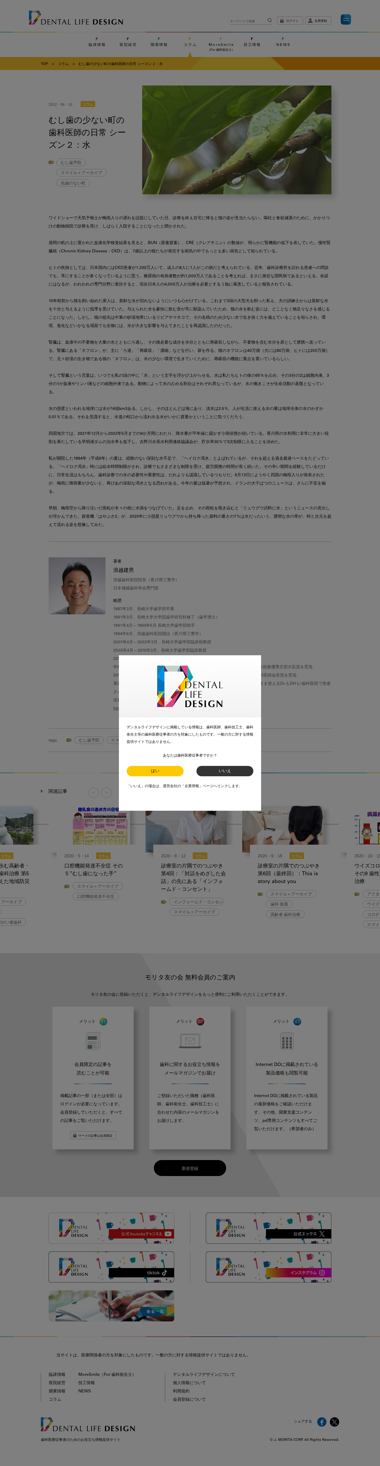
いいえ (225, 771)
